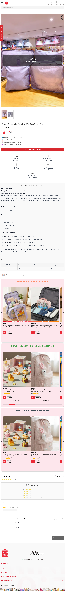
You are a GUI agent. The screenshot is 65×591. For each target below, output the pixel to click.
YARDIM (3, 568)
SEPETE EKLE (16, 336)
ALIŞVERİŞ (4, 572)
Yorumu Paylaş (57, 538)
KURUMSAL (4, 564)
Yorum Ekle (60, 476)
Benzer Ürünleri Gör (32, 61)
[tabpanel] (32, 229)
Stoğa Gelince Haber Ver (32, 149)
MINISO (3, 121)
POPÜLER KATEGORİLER (8, 576)
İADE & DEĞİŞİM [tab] (35, 185)
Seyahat (3, 12)
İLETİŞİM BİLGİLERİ (6, 580)
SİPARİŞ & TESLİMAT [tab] (30, 185)
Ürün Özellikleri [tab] (41, 185)
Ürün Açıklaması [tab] (24, 185)
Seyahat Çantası (11, 12)
